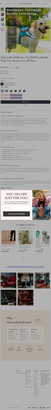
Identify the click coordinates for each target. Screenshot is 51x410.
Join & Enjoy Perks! (16, 214)
